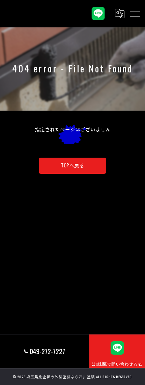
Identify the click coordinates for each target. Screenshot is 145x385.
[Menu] (134, 13)
